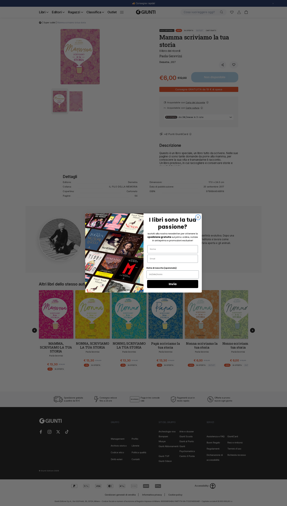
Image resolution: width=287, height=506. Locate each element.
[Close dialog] (198, 217)
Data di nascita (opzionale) (161, 268)
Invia (173, 284)
